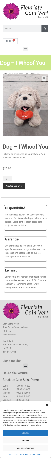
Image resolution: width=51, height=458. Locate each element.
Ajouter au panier (14, 185)
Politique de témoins (15, 454)
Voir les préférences (25, 448)
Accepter (25, 432)
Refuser (25, 440)
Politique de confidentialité (32, 454)
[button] (47, 404)
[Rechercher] (44, 28)
